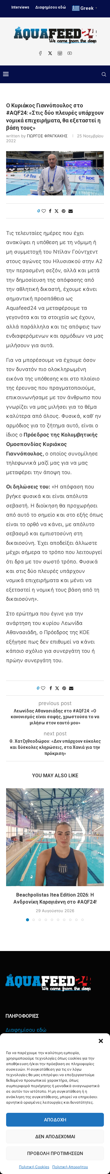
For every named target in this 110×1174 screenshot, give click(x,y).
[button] (101, 1041)
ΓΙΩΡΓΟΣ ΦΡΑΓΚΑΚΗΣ (47, 135)
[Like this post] (44, 211)
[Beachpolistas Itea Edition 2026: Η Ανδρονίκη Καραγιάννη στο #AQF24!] (55, 837)
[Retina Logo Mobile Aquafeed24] (48, 982)
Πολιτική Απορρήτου (70, 1167)
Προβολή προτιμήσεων (55, 1153)
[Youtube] (70, 53)
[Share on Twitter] (56, 211)
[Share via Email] (70, 211)
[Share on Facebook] (50, 211)
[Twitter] (50, 53)
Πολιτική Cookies (34, 1167)
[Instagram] (60, 53)
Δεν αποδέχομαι (55, 1136)
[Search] (104, 74)
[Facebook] (40, 53)
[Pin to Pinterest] (63, 211)
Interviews (20, 7)
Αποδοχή (55, 1120)
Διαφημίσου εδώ (50, 7)
